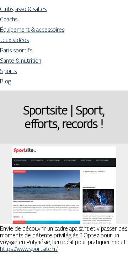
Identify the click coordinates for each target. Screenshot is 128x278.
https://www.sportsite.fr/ (29, 249)
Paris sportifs (16, 50)
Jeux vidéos (14, 40)
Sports (8, 71)
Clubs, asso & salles (23, 9)
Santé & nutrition (20, 60)
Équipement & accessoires (32, 29)
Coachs (8, 19)
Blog (5, 81)
